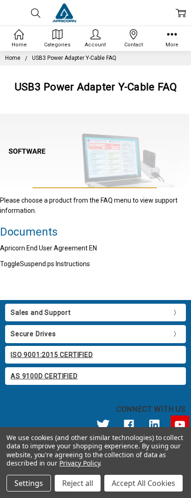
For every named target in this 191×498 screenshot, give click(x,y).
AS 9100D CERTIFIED (44, 376)
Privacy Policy (79, 463)
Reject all (77, 483)
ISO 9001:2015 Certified (52, 354)
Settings (28, 483)
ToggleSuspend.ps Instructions (45, 264)
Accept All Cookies (143, 483)
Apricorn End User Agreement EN (48, 248)
